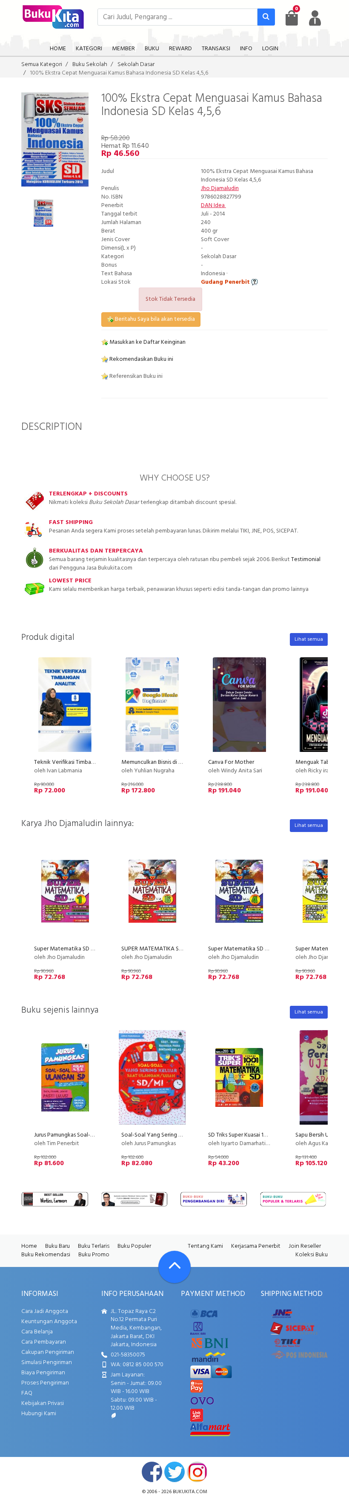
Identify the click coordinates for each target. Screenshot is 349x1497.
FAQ (26, 1393)
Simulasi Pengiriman (46, 1362)
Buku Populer (134, 1246)
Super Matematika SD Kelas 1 (70, 949)
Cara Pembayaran (43, 1342)
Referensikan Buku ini (135, 376)
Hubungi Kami (38, 1414)
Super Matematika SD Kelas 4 (245, 949)
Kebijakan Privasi (42, 1403)
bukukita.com (190, 1492)
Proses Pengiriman (45, 1383)
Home (29, 1246)
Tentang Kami (205, 1246)
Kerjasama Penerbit (255, 1246)
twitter (174, 1472)
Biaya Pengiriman (43, 1373)
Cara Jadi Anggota (44, 1311)
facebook (152, 1472)
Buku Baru (57, 1246)
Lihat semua (309, 639)
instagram (197, 1472)
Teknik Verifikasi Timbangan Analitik (79, 762)
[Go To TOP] (174, 1267)
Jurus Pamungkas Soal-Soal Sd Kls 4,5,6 (82, 1135)
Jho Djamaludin (220, 188)
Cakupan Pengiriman (47, 1352)
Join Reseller (305, 1246)
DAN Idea (213, 205)
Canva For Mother (231, 762)
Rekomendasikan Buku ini (140, 359)
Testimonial (305, 559)
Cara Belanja (37, 1332)
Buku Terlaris (93, 1246)
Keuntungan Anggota (49, 1322)
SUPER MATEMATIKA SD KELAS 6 (162, 949)
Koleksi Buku (311, 1255)
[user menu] (315, 18)
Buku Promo (93, 1255)
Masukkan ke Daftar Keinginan (147, 342)
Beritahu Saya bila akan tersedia (154, 319)
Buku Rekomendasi (45, 1255)
